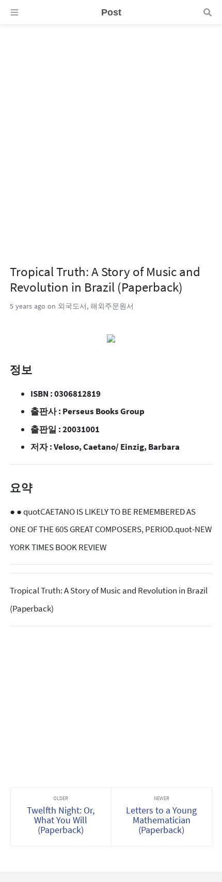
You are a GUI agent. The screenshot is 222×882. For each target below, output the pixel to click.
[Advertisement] (111, 135)
